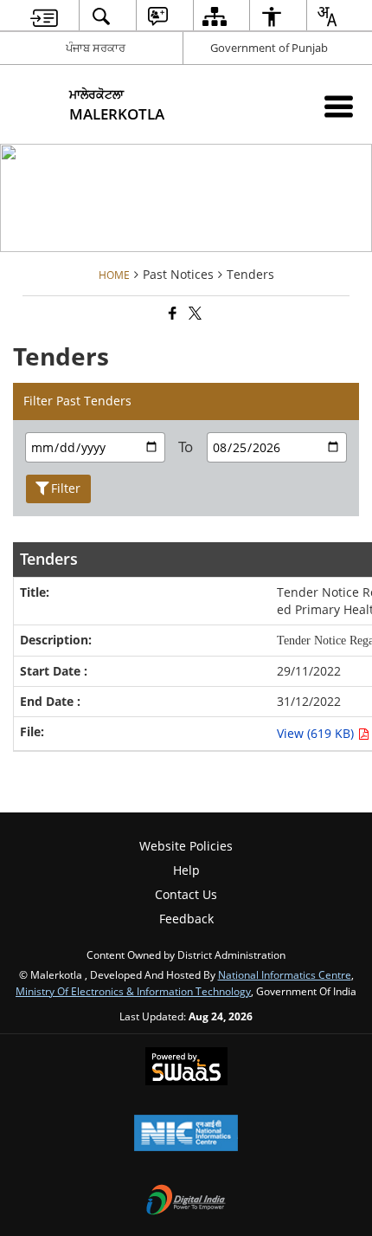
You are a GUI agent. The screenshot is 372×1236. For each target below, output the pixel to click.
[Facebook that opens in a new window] (171, 313)
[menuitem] (44, 16)
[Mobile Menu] (339, 106)
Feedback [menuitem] (186, 918)
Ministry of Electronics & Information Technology (133, 991)
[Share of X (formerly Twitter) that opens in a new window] (193, 313)
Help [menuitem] (186, 870)
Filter (65, 488)
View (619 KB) (317, 733)
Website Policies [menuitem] (186, 846)
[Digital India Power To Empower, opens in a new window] (186, 1201)
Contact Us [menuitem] (186, 894)
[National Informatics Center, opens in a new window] (186, 1135)
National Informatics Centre (284, 974)
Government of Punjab (269, 47)
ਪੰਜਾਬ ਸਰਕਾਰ (95, 47)
